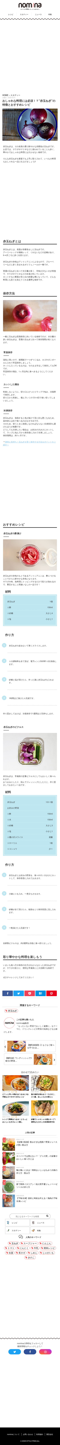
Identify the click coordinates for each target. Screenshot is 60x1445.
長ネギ (22, 1252)
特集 (50, 14)
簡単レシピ (49, 1248)
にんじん (46, 1243)
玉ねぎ (14, 1243)
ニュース (38, 14)
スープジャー (30, 1243)
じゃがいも (48, 1252)
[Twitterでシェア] (18, 995)
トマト (11, 1248)
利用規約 (39, 1434)
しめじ (34, 1252)
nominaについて (13, 1434)
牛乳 (36, 1248)
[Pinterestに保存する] (51, 995)
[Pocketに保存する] (29, 995)
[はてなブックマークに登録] (40, 995)
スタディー (24, 14)
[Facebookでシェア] (7, 995)
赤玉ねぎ (12, 1010)
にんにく (24, 1248)
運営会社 (49, 1434)
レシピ (10, 14)
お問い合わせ (28, 1434)
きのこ (31, 1257)
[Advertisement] (30, 56)
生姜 (11, 1252)
